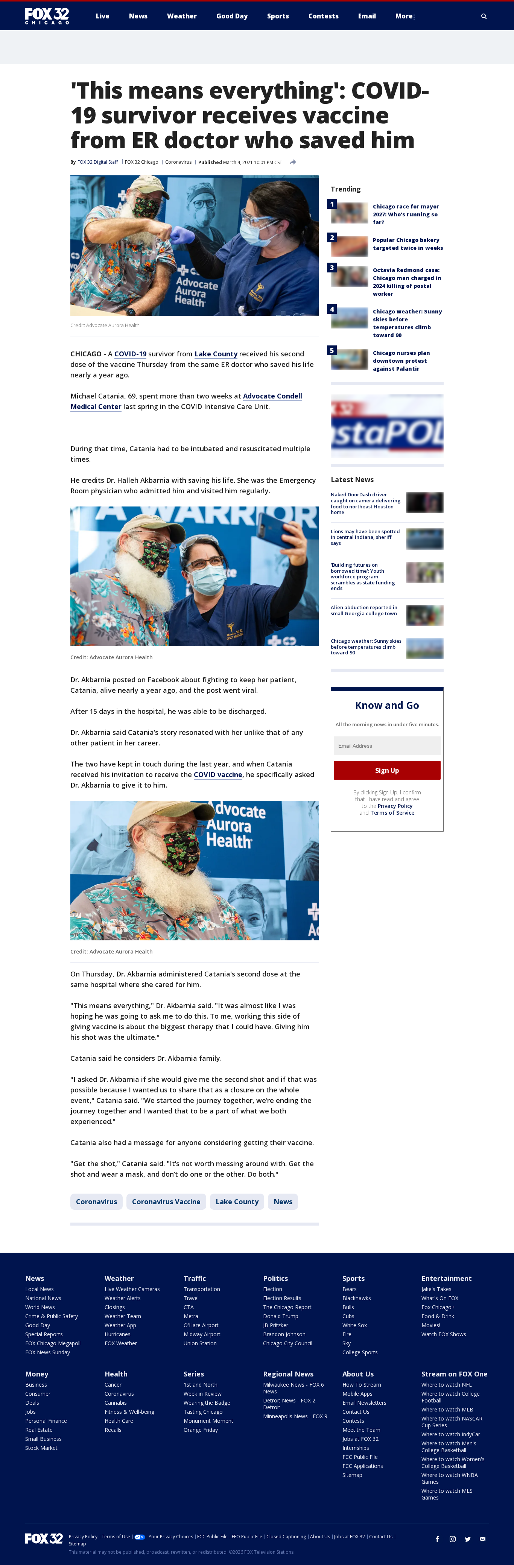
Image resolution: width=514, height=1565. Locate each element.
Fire (346, 1334)
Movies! (430, 1325)
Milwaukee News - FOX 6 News (293, 1388)
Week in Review (203, 1393)
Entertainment (446, 1278)
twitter (468, 1539)
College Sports (360, 1352)
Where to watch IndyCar (450, 1434)
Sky (346, 1343)
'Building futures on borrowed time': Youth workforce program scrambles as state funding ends (363, 576)
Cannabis (116, 1402)
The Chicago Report (287, 1307)
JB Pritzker (275, 1325)
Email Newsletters (364, 1402)
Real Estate (39, 1429)
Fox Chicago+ (438, 1307)
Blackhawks (356, 1298)
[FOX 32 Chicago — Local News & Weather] (50, 16)
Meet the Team (361, 1429)
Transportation (202, 1289)
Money (36, 1373)
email (483, 1539)
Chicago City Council (287, 1343)
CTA (189, 1307)
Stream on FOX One (454, 1373)
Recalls (113, 1429)
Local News (39, 1289)
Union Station (200, 1343)
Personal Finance (46, 1420)
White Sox (354, 1325)
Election (272, 1289)
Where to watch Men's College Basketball (448, 1447)
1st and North (200, 1384)
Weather (119, 1278)
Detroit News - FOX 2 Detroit (289, 1404)
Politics (275, 1278)
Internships (355, 1447)
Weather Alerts (123, 1298)
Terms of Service (392, 812)
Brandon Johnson (284, 1334)
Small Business (43, 1438)
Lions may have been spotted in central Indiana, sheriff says (365, 537)
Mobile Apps (357, 1393)
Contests (353, 1420)
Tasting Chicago (203, 1411)
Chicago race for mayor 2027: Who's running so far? (406, 214)
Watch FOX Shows (443, 1334)
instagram (453, 1539)
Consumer (37, 1393)
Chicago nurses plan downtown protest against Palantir (401, 360)
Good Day (37, 1325)
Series (194, 1373)
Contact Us (356, 1411)
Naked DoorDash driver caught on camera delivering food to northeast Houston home (366, 503)
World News (40, 1307)
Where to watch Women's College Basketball (453, 1462)
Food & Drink (437, 1316)
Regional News (288, 1373)
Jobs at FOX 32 (360, 1438)
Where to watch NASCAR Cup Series (451, 1422)
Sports (353, 1278)
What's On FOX (439, 1298)
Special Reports (44, 1334)
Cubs (348, 1316)
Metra (191, 1316)
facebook (438, 1539)
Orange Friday (201, 1429)
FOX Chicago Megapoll (53, 1343)
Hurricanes (118, 1334)
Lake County (237, 1201)
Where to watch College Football (450, 1397)
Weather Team (123, 1316)
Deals (32, 1402)
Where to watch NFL (446, 1384)
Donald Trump (280, 1316)
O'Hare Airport (201, 1325)
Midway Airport (202, 1334)
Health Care (119, 1420)
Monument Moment (208, 1420)
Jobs (30, 1411)
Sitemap (352, 1474)
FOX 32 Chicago (141, 162)
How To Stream (361, 1384)
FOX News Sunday (47, 1352)
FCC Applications (362, 1465)
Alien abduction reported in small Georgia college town (364, 610)
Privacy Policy (395, 805)
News (283, 1201)
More (404, 16)
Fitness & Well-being (129, 1411)
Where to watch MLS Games (447, 1494)
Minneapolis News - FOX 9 (295, 1416)
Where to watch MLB (447, 1409)
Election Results (282, 1298)
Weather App (120, 1325)
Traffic (195, 1278)
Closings (115, 1307)
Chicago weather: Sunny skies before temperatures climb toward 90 (366, 646)
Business (36, 1384)
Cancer (113, 1384)
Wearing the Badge (207, 1402)
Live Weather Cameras (132, 1289)
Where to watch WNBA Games (449, 1478)
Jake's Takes (436, 1289)
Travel (191, 1298)
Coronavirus (178, 162)
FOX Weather (121, 1343)
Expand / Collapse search (484, 16)
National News (43, 1298)
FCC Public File (360, 1456)
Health (116, 1373)
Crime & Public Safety (51, 1316)
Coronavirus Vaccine (166, 1201)
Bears (349, 1289)
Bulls (348, 1307)
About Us (358, 1373)
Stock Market (41, 1447)
